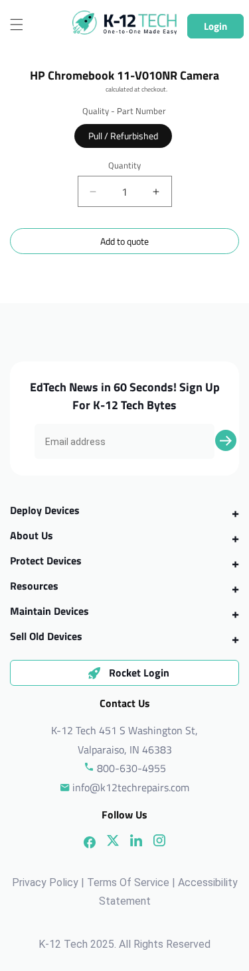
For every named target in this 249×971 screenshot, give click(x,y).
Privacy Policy (45, 882)
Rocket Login (139, 672)
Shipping (93, 89)
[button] (16, 24)
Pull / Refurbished (123, 136)
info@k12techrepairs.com (130, 787)
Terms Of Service (128, 882)
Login (215, 26)
